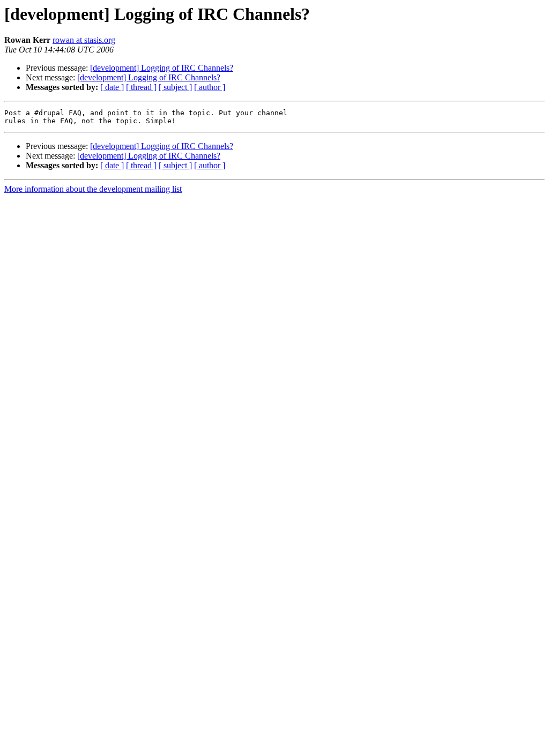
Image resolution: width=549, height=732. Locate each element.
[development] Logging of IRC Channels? (161, 67)
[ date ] (112, 87)
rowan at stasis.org (84, 39)
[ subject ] (175, 87)
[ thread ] (141, 87)
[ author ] (209, 87)
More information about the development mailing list (93, 188)
